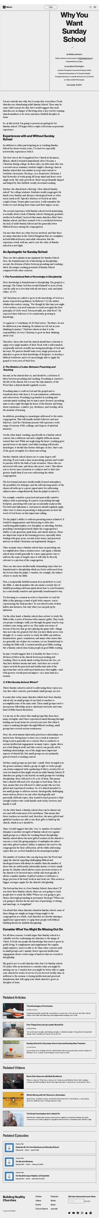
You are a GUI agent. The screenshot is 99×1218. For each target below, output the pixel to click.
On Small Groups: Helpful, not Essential (32, 1176)
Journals (54, 1209)
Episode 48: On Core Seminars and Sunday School (37, 1147)
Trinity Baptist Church (85, 58)
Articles (38, 1196)
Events (38, 1205)
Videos (38, 1200)
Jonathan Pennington (75, 66)
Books (53, 1200)
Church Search (41, 1209)
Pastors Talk (19, 1144)
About (53, 1205)
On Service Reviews (24, 1161)
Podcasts (54, 1196)
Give (51, 7)
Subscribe (87, 1201)
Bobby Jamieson (75, 54)
